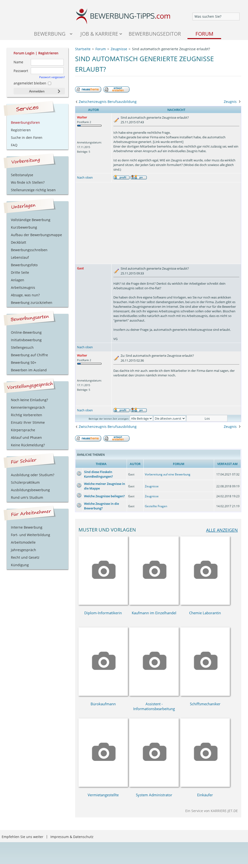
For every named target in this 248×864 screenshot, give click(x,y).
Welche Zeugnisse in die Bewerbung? (101, 505)
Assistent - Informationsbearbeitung (154, 706)
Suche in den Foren (26, 137)
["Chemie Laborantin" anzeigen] (205, 603)
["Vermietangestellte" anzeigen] (103, 785)
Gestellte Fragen (156, 506)
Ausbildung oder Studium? (32, 475)
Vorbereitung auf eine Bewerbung (167, 474)
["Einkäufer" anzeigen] (205, 785)
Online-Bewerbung (26, 332)
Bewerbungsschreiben (29, 250)
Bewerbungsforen (25, 122)
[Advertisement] (158, 223)
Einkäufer (205, 794)
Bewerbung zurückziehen (31, 302)
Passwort (21, 70)
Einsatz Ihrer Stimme (28, 422)
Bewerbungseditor (155, 33)
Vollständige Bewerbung (30, 219)
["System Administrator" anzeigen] (154, 785)
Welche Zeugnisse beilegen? (104, 496)
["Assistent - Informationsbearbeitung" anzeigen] (154, 694)
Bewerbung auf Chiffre (29, 355)
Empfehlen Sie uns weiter (22, 836)
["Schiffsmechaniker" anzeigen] (205, 694)
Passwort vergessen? (52, 77)
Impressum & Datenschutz (71, 836)
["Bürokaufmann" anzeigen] (103, 694)
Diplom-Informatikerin (103, 612)
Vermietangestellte (103, 794)
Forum (204, 33)
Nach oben (85, 177)
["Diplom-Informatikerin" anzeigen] (103, 603)
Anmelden (37, 91)
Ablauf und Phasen (26, 437)
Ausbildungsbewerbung (30, 490)
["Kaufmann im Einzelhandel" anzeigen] (154, 603)
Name (18, 62)
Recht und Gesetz (25, 557)
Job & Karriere (99, 33)
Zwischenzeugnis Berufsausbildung (108, 101)
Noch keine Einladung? (29, 400)
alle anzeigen (222, 530)
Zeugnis (230, 101)
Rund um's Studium (27, 497)
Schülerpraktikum (25, 482)
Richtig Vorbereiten (26, 415)
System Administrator (154, 794)
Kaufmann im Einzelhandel (154, 612)
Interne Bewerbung (26, 527)
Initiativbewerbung (26, 340)
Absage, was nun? (25, 295)
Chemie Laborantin (205, 612)
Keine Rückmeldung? (28, 445)
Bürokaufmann (103, 703)
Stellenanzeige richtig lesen (33, 190)
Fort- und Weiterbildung (30, 534)
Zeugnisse (152, 486)
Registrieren (48, 53)
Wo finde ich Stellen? (28, 182)
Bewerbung (49, 33)
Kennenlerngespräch (28, 407)
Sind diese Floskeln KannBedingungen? (98, 474)
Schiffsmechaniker (205, 703)
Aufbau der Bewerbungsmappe (36, 235)
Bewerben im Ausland (29, 370)
